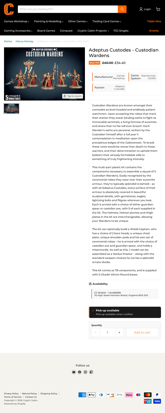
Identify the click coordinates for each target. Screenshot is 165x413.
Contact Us (31, 397)
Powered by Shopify (14, 403)
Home (8, 41)
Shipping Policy (48, 393)
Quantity (96, 325)
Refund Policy (29, 393)
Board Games (46, 30)
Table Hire (154, 21)
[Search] (122, 9)
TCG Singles (120, 30)
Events (154, 30)
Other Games (77, 21)
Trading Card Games (106, 21)
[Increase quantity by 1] (119, 332)
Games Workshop (16, 21)
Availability (100, 284)
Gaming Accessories (17, 30)
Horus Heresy (24, 41)
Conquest (66, 30)
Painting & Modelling (48, 21)
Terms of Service (13, 397)
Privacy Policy (11, 393)
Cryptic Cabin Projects (92, 30)
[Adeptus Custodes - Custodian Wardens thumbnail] (11, 108)
